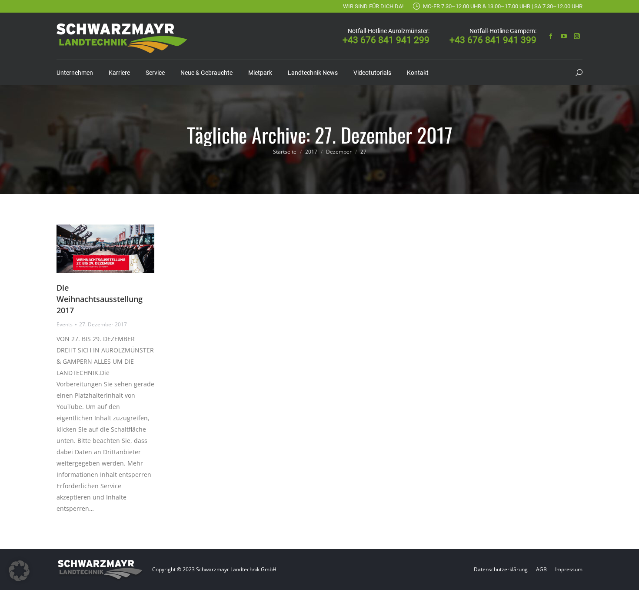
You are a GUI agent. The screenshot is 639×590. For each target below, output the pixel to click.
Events (65, 324)
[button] (19, 571)
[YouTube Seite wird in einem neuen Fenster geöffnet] (563, 36)
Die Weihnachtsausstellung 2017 (100, 298)
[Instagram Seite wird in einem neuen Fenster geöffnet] (576, 36)
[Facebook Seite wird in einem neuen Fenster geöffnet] (550, 36)
